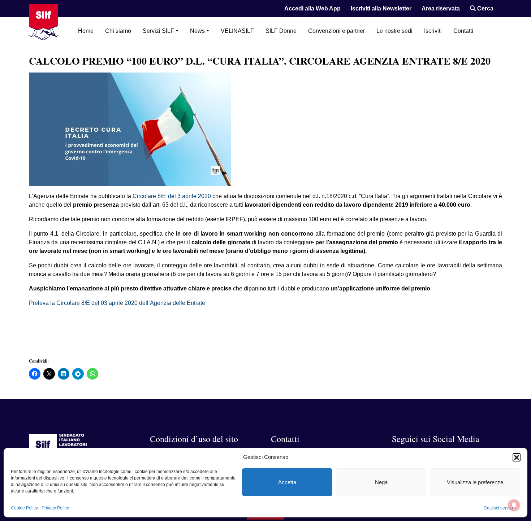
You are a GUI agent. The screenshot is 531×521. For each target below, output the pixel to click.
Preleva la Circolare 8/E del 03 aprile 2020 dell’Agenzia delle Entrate (117, 303)
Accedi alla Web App (312, 8)
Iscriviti (433, 31)
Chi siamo (118, 31)
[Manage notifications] (514, 505)
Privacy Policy (55, 508)
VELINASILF (237, 31)
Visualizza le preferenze (475, 482)
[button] (516, 457)
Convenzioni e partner (336, 31)
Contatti (463, 31)
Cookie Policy (24, 508)
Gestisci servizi (498, 508)
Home (86, 31)
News (197, 31)
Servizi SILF (158, 31)
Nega (381, 482)
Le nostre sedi (394, 31)
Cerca (484, 8)
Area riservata (441, 8)
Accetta (287, 482)
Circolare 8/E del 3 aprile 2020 (172, 196)
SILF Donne (281, 31)
